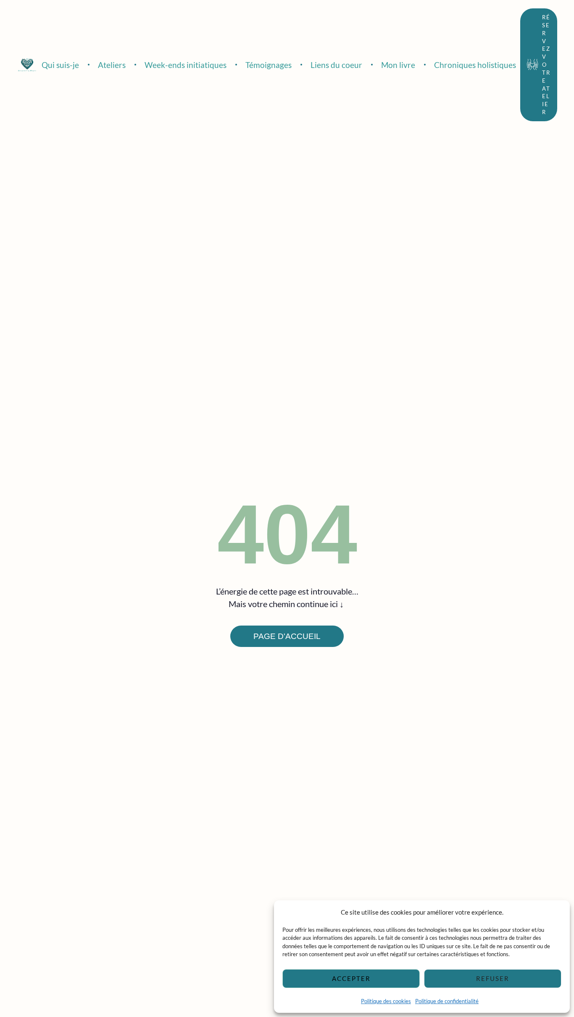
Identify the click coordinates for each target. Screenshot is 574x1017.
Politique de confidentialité (447, 1001)
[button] (538, 64)
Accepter (351, 978)
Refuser (492, 978)
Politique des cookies (386, 1001)
